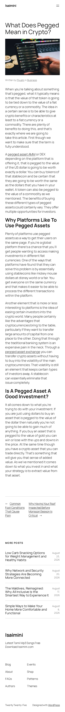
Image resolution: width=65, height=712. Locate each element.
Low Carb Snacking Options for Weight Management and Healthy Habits (25, 556)
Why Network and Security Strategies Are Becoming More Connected (24, 574)
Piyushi (20, 80)
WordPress (54, 705)
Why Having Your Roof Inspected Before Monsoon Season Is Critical (42, 509)
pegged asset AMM (21, 154)
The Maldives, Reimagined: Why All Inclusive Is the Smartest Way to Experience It (27, 592)
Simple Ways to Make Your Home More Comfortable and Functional (26, 609)
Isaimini (10, 5)
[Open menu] (58, 6)
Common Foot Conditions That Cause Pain (15, 509)
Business (32, 80)
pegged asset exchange (22, 352)
